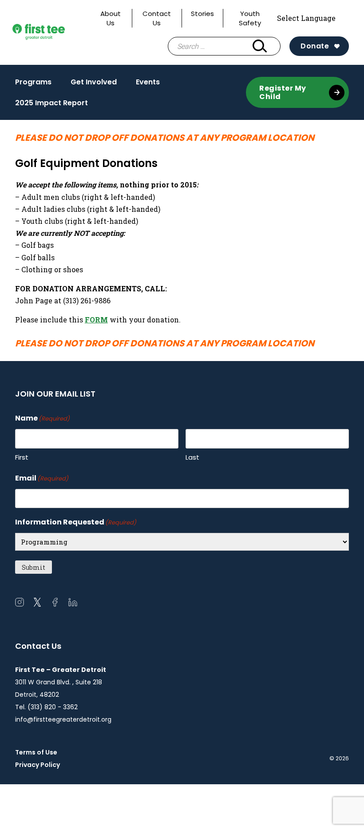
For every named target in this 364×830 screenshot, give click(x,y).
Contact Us (156, 18)
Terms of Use (36, 752)
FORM (96, 319)
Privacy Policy (37, 764)
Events (148, 84)
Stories (202, 13)
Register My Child (282, 92)
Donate (315, 46)
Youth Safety (250, 18)
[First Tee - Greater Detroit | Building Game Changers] (52, 32)
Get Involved (94, 84)
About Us (110, 18)
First (21, 457)
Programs (33, 84)
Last (192, 457)
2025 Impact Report (51, 103)
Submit (33, 567)
